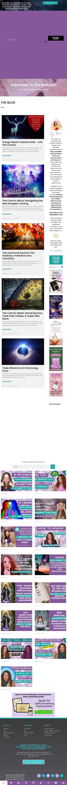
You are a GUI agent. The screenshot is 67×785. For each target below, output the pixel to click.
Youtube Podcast (42, 89)
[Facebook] (26, 783)
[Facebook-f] (62, 776)
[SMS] (11, 783)
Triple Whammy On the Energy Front (20, 369)
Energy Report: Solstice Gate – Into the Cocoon (22, 143)
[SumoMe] (63, 783)
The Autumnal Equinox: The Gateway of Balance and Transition (18, 255)
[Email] (55, 783)
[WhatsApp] (18, 783)
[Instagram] (57, 776)
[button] (45, 41)
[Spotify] (52, 776)
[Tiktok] (39, 776)
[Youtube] (48, 776)
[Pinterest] (43, 776)
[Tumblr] (41, 783)
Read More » (7, 156)
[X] (48, 783)
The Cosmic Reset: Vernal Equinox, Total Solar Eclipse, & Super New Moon (22, 315)
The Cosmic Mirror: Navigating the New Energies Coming (22, 202)
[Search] (62, 267)
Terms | (22, 779)
